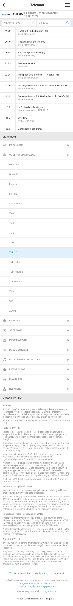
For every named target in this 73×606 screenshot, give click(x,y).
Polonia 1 (14, 184)
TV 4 (11, 223)
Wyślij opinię (41, 573)
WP (11, 301)
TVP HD (13, 252)
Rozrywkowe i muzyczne (24, 359)
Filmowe (14, 320)
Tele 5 (12, 213)
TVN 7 (12, 242)
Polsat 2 (13, 193)
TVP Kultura (15, 262)
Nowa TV (14, 174)
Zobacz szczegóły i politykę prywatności (36, 586)
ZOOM (12, 310)
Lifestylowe (17, 369)
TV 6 (11, 232)
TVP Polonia (15, 281)
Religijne (15, 388)
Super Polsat (15, 203)
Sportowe (15, 330)
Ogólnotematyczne (22, 154)
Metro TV (14, 164)
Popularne (16, 145)
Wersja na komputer (19, 573)
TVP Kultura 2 (16, 271)
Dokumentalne (19, 349)
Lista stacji (58, 573)
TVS (11, 291)
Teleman (37, 5)
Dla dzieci (15, 379)
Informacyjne (18, 340)
